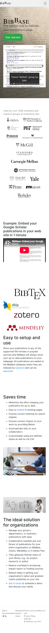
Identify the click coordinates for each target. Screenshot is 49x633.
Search (18, 613)
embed (20, 409)
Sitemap (27, 619)
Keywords (19, 611)
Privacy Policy (29, 616)
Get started (13, 37)
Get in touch (15, 583)
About (4, 611)
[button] (6, 66)
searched (8, 371)
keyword (19, 367)
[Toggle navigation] (45, 3)
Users (17, 616)
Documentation (8, 613)
